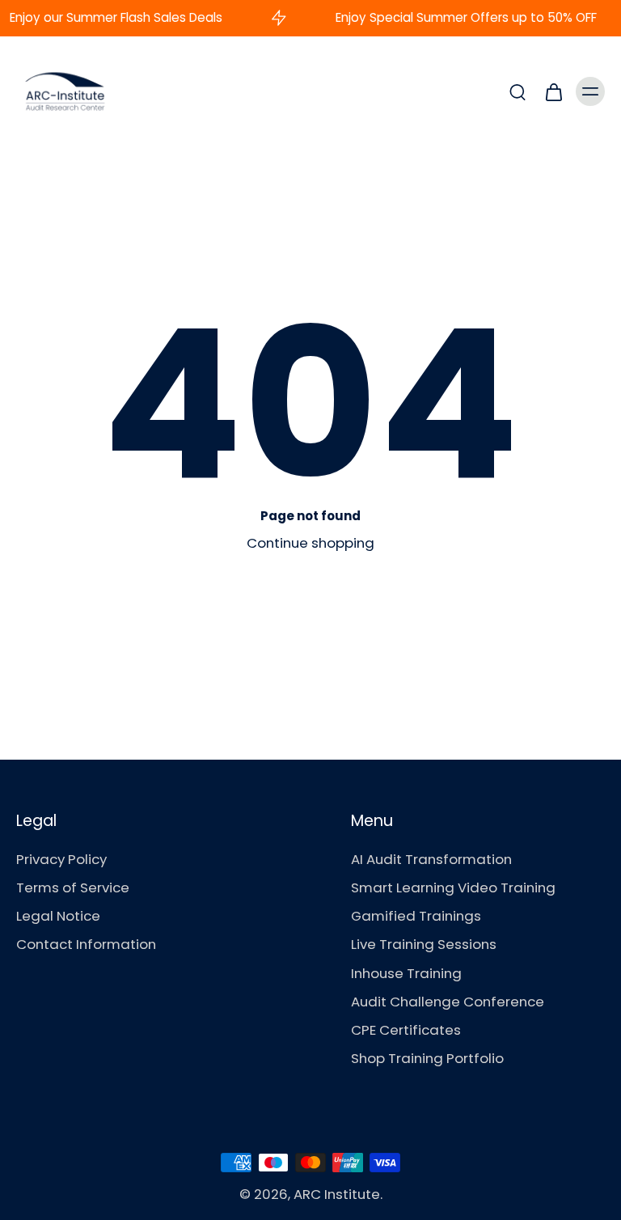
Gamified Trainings (416, 916)
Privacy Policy (61, 859)
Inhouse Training (406, 973)
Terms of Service (72, 888)
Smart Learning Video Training (453, 888)
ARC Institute (337, 1194)
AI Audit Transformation (431, 859)
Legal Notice (58, 916)
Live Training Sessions (423, 944)
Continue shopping (310, 543)
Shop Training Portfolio (427, 1058)
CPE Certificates (406, 1030)
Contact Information (86, 944)
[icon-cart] (553, 91)
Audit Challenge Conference (447, 1002)
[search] (517, 91)
